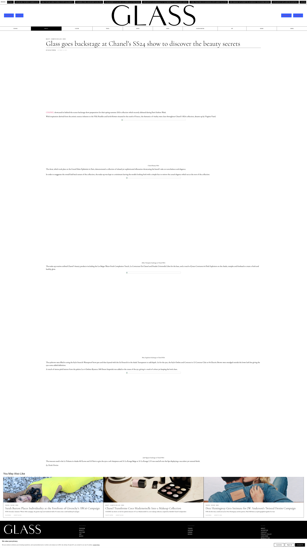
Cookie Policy (96, 545)
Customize (279, 545)
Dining (292, 28)
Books (137, 28)
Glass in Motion (200, 28)
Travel (107, 28)
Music (167, 28)
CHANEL (50, 112)
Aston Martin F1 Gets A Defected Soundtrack (253, 2)
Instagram (298, 15)
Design (261, 28)
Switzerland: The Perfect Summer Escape (280, 2)
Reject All (289, 545)
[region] (153, 543)
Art (232, 28)
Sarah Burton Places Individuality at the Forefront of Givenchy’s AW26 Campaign (134, 2)
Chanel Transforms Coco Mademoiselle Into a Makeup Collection (177, 2)
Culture (77, 28)
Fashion (15, 28)
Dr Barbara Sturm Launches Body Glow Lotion (57, 2)
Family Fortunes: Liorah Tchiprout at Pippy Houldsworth (25, 2)
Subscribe (9, 15)
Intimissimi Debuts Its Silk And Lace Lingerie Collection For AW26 (91, 2)
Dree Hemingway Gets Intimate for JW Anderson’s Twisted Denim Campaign (218, 2)
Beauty (46, 28)
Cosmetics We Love (115, 505)
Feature (12, 505)
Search (19, 15)
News (17, 505)
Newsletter (286, 15)
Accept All (300, 545)
